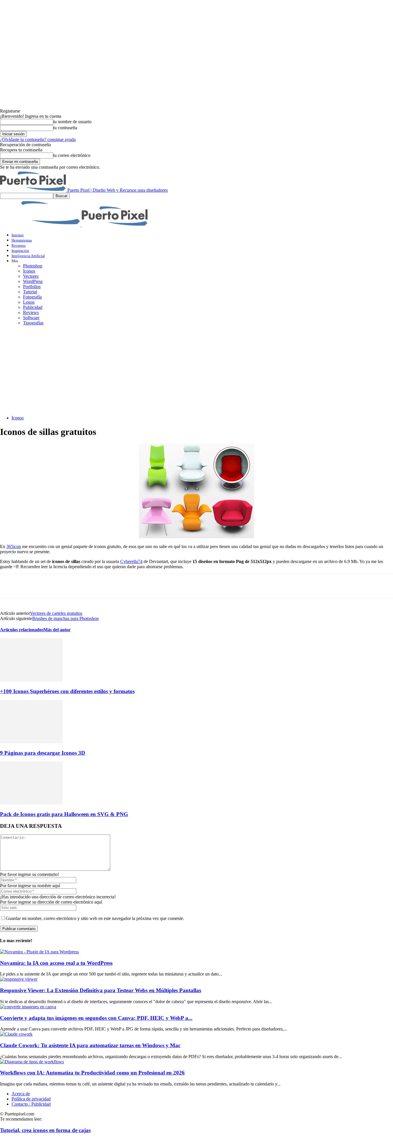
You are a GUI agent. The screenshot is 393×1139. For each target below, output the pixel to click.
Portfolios (32, 286)
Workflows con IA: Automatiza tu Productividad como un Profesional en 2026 (92, 1073)
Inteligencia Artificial (28, 256)
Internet (18, 235)
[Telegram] (92, 586)
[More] (113, 586)
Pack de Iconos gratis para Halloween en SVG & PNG (64, 814)
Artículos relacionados (21, 629)
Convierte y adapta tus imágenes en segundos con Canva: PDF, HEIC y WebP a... (96, 1018)
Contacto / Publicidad (31, 1104)
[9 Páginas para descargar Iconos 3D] (31, 741)
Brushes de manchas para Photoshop (65, 618)
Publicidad (32, 307)
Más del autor (56, 629)
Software (31, 317)
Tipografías (33, 322)
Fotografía (32, 296)
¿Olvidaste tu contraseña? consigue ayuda (38, 139)
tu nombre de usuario (72, 121)
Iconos (29, 271)
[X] (30, 586)
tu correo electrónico (71, 155)
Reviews (31, 312)
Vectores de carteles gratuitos (56, 613)
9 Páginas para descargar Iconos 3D (42, 753)
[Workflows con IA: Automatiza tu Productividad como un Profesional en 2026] (32, 1061)
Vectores (31, 276)
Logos (29, 302)
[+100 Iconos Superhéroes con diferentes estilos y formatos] (31, 680)
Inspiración (20, 250)
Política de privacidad (31, 1098)
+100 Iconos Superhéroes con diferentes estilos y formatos (67, 691)
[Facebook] (9, 586)
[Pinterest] (50, 586)
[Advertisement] (196, 370)
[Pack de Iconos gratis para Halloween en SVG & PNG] (31, 802)
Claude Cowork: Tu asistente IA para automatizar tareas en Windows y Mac (90, 1045)
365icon (13, 546)
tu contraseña (65, 127)
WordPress (33, 281)
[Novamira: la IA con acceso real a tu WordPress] (39, 951)
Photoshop (32, 265)
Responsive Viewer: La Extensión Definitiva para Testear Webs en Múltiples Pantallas (100, 990)
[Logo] (41, 225)
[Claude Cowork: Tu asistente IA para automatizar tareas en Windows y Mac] (16, 1034)
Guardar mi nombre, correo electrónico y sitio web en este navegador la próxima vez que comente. (95, 918)
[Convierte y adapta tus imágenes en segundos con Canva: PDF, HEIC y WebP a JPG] (28, 1006)
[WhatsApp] (71, 586)
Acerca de (21, 1093)
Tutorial (30, 291)
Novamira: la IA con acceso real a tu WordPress (56, 963)
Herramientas (22, 240)
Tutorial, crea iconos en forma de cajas (45, 1130)
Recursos (19, 245)
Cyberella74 (131, 561)
